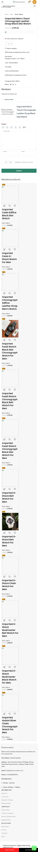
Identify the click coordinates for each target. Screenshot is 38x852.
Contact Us (4, 796)
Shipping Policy (6, 820)
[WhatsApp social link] (15, 84)
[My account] (34, 2)
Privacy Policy (5, 810)
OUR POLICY (5, 806)
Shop (11, 14)
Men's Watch (19, 14)
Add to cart (9, 850)
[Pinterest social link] (10, 84)
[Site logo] (19, 2)
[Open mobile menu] (2, 2)
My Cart (3, 830)
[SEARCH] (34, 6)
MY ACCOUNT (6, 823)
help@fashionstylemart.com (14, 770)
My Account (5, 826)
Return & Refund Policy (8, 816)
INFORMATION (6, 790)
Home (7, 14)
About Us (4, 793)
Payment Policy (6, 803)
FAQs (3, 836)
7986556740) (8, 848)
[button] (19, 162)
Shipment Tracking (7, 800)
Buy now (28, 850)
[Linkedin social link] (13, 84)
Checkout (4, 833)
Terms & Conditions (7, 813)
